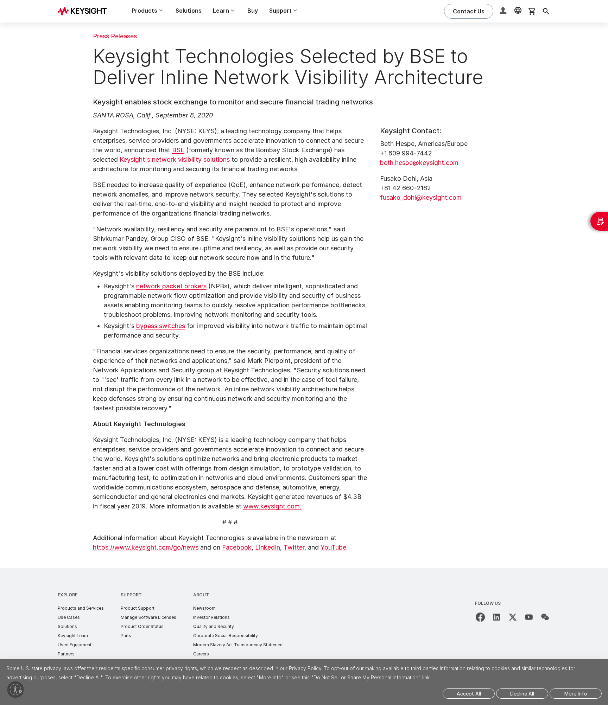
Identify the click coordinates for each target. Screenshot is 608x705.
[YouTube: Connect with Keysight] (529, 617)
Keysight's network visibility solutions (175, 159)
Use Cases (69, 617)
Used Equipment (74, 644)
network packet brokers (171, 286)
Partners (66, 653)
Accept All (469, 694)
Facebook (237, 547)
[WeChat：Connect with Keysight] (545, 617)
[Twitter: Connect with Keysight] (512, 617)
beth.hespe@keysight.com (419, 162)
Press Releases (115, 36)
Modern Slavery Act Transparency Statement (238, 644)
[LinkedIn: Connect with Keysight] (496, 617)
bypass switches (160, 325)
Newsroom (204, 608)
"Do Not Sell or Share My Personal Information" (366, 677)
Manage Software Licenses (148, 617)
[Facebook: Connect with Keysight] (480, 617)
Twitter (294, 547)
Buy (252, 10)
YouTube (333, 547)
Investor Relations (211, 617)
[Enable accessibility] (15, 689)
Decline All (522, 694)
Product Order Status (142, 626)
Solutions (189, 10)
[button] (504, 11)
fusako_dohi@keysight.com (421, 197)
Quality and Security (213, 626)
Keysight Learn (73, 635)
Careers (201, 653)
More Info (575, 694)
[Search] (546, 11)
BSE (178, 150)
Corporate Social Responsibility (225, 635)
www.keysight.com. (272, 506)
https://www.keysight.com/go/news (145, 547)
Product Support (137, 608)
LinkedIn (267, 547)
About (201, 594)
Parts (126, 635)
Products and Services (81, 608)
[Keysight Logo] (85, 11)
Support (131, 594)
